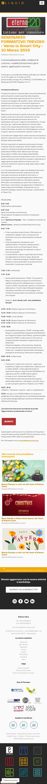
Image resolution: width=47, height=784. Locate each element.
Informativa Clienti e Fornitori (29, 734)
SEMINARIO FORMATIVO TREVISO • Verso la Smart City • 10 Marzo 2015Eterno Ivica (13, 3)
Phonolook (23, 654)
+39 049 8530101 (25, 621)
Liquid (23, 652)
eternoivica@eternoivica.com (23, 627)
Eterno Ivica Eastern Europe (23, 673)
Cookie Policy (12, 736)
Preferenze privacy (32, 736)
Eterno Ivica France (23, 670)
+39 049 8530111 (25, 623)
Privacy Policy (11, 734)
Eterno (23, 649)
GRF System (23, 644)
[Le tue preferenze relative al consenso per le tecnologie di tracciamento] (10, 780)
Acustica (23, 657)
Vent (23, 659)
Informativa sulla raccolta (9, 782)
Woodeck (23, 647)
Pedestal (23, 642)
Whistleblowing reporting (23, 739)
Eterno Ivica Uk (23, 668)
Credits (21, 736)
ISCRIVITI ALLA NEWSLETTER (23, 590)
